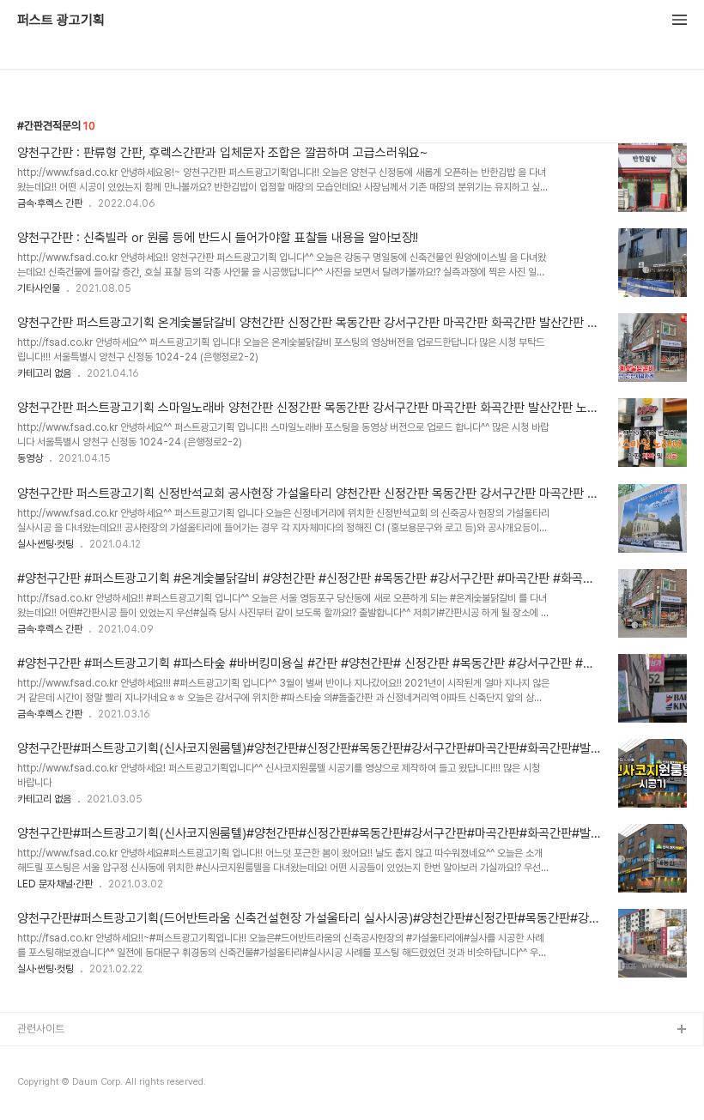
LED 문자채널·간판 (55, 884)
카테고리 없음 (44, 373)
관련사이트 (40, 1028)
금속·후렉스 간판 (49, 203)
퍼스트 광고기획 (61, 20)
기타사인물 (38, 288)
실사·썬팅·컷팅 (45, 544)
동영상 (30, 458)
